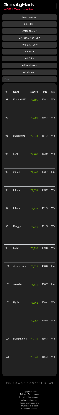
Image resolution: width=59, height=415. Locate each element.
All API (28, 51)
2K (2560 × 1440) (28, 38)
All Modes (28, 72)
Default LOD (28, 31)
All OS (28, 58)
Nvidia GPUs (28, 44)
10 (36, 383)
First (8, 383)
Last (50, 383)
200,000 (28, 24)
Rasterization (28, 17)
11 (40, 383)
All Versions (28, 65)
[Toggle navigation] (52, 6)
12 (44, 383)
